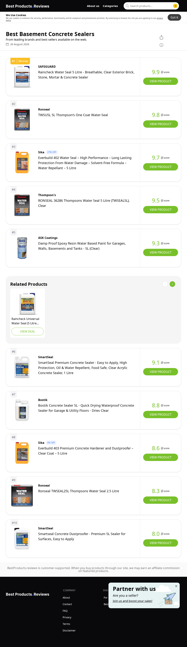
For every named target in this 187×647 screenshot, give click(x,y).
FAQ (65, 610)
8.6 (156, 448)
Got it (174, 17)
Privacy (67, 617)
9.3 (156, 243)
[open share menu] (161, 37)
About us (93, 6)
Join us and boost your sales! (132, 601)
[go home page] (27, 5)
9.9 (156, 72)
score (166, 72)
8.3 (156, 491)
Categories (110, 6)
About (66, 597)
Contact (67, 604)
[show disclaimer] (161, 45)
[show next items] (172, 284)
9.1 (156, 362)
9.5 (156, 200)
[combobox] (151, 6)
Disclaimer (69, 630)
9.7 (156, 157)
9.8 (156, 115)
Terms (66, 624)
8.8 (156, 405)
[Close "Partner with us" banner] (176, 586)
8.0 (156, 533)
